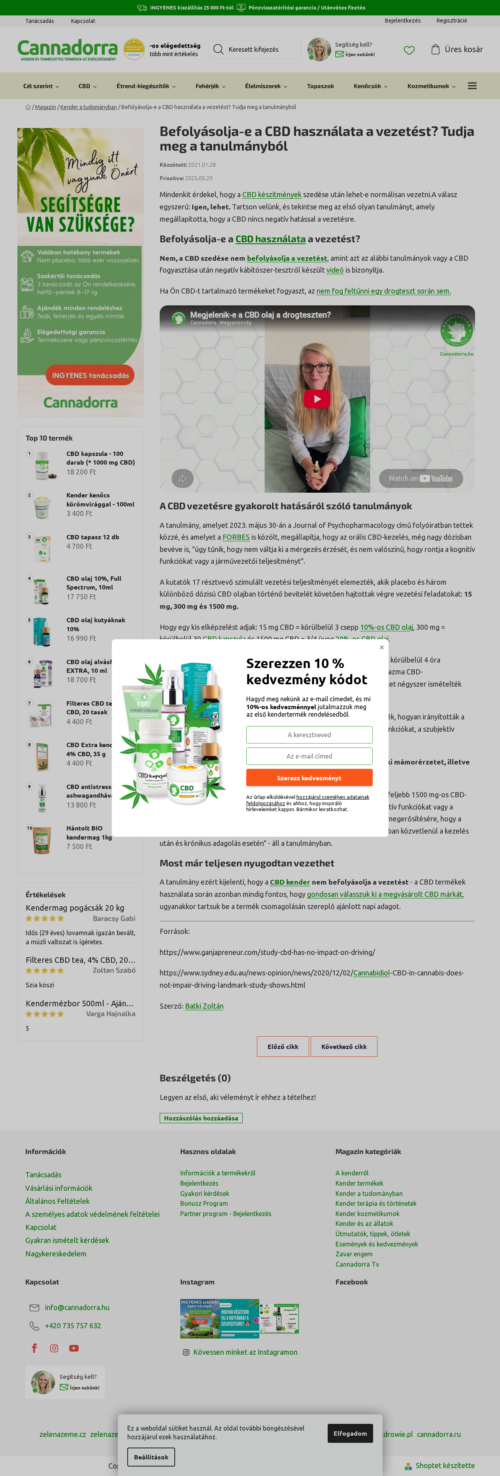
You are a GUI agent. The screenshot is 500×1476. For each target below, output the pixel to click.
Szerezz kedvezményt (309, 778)
